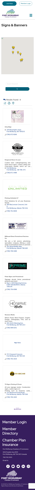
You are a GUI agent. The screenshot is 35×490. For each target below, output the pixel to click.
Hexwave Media (10, 314)
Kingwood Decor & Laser (13, 160)
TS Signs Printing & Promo (13, 384)
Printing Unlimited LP (11, 198)
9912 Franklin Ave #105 (10, 452)
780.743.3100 (7, 457)
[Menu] (31, 15)
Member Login (26, 3)
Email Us (5, 460)
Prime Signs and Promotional (14, 276)
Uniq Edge (8, 127)
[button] (13, 52)
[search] (17, 89)
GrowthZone (19, 486)
